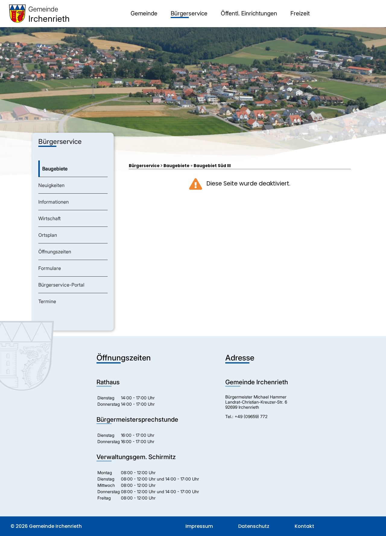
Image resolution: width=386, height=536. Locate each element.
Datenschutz (253, 526)
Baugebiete (176, 166)
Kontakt (304, 526)
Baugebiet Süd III (212, 166)
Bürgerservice (144, 166)
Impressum (199, 526)
